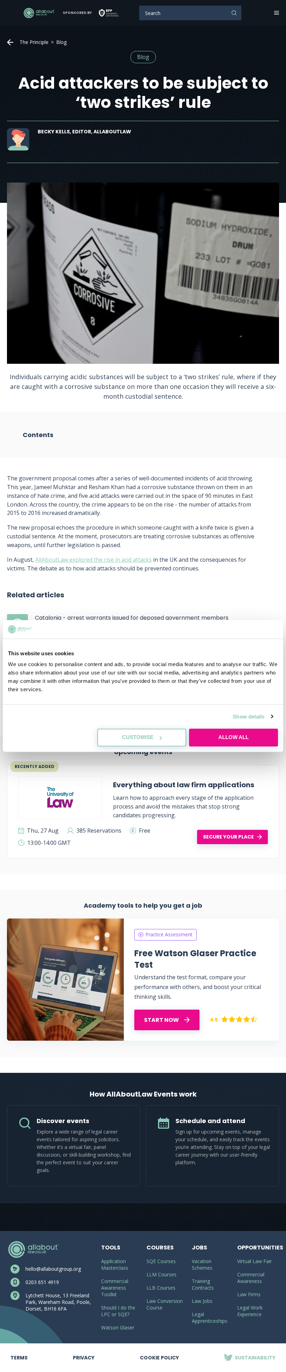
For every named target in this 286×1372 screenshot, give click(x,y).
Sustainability (250, 1352)
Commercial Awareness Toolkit (114, 1288)
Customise (137, 737)
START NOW (162, 1020)
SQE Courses (161, 1261)
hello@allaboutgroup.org (53, 1269)
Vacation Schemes (202, 1264)
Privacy (84, 1352)
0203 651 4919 (42, 1282)
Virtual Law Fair (254, 1261)
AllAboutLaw (39, 13)
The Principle (34, 42)
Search (234, 13)
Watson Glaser (117, 1327)
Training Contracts (203, 1284)
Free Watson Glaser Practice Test (195, 959)
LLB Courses (160, 1287)
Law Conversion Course (164, 1304)
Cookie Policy (159, 1357)
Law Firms (249, 1294)
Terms (19, 1352)
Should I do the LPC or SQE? (118, 1311)
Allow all (233, 737)
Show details (248, 717)
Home (10, 42)
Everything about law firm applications (183, 785)
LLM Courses (161, 1274)
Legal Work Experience (250, 1311)
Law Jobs (202, 1301)
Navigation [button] (276, 13)
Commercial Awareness (250, 1277)
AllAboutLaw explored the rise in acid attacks (93, 559)
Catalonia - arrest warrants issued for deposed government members (131, 618)
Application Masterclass (114, 1264)
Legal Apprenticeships (209, 1317)
